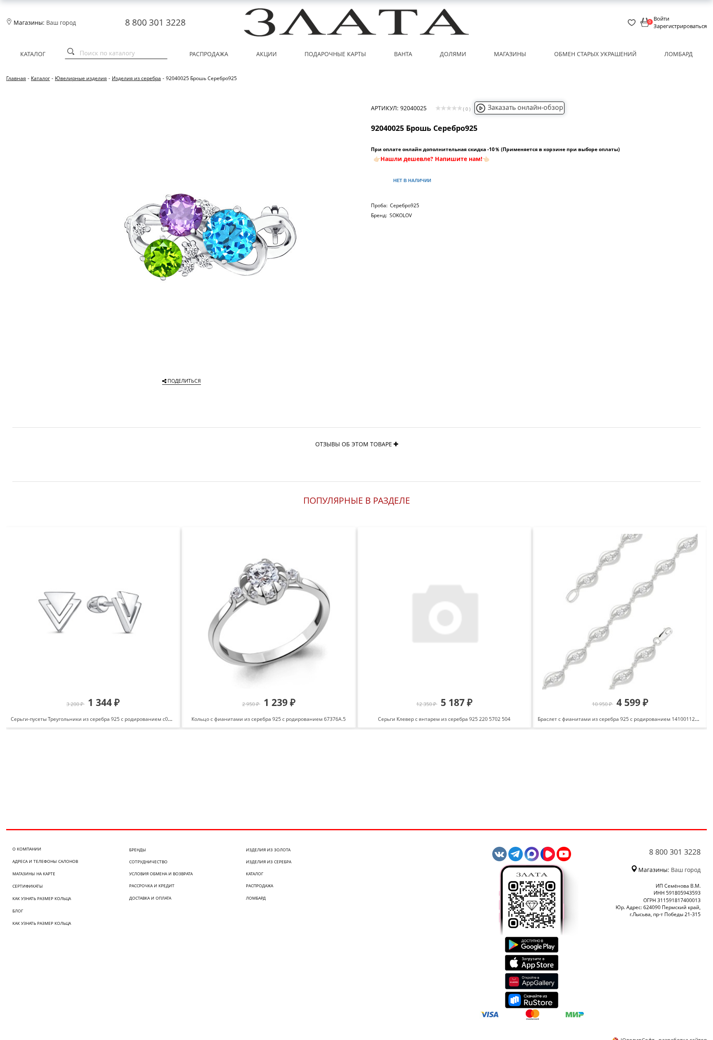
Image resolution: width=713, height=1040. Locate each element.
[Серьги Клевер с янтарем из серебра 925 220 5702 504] (444, 611)
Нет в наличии (412, 180)
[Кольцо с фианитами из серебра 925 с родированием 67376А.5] (268, 611)
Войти (661, 18)
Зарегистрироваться (680, 26)
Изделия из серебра (268, 862)
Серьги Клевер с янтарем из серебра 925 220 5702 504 (444, 719)
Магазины (510, 54)
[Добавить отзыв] (396, 444)
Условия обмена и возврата (161, 874)
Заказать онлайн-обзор (525, 107)
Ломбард (678, 54)
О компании (26, 849)
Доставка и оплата (150, 898)
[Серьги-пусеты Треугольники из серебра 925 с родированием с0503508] (93, 611)
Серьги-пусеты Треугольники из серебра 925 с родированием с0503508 (98, 719)
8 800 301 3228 (155, 22)
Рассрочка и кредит (152, 885)
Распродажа (208, 54)
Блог (17, 911)
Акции (266, 54)
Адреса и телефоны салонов (45, 861)
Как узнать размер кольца (41, 898)
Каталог (32, 54)
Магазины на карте (33, 874)
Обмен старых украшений (595, 54)
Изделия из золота (268, 850)
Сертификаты (27, 886)
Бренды (137, 850)
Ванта (403, 54)
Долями (453, 54)
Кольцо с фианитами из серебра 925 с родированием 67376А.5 (268, 719)
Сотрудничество (148, 862)
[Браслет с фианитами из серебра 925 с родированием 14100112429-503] (620, 611)
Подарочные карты (335, 54)
